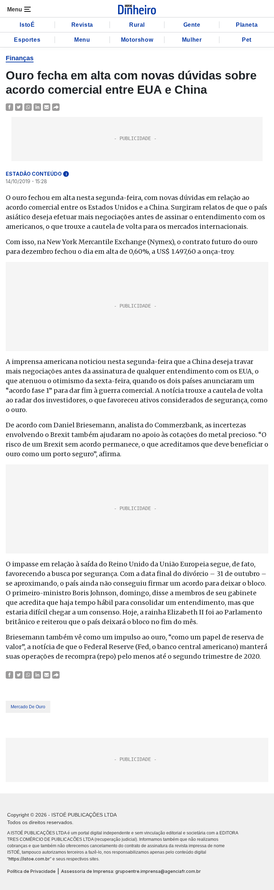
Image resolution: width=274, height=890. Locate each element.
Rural (137, 25)
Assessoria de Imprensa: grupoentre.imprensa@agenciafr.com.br (131, 871)
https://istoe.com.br (29, 858)
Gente (192, 25)
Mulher (192, 40)
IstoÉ (27, 25)
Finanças (20, 58)
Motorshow (137, 40)
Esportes (27, 40)
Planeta (247, 25)
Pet (247, 40)
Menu (82, 40)
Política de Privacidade (31, 871)
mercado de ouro (28, 706)
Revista (82, 25)
